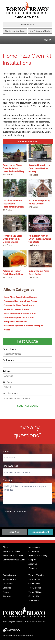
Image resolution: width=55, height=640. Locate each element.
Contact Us (33, 596)
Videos (7, 329)
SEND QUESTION (15, 511)
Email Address (10, 393)
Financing (32, 568)
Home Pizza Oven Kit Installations (20, 297)
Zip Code (7, 382)
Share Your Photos (28, 141)
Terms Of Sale (34, 592)
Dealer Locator (9, 575)
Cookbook (7, 588)
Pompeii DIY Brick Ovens (15, 321)
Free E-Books (34, 588)
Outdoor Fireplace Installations (19, 317)
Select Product (10, 349)
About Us (32, 564)
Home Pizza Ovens (11, 551)
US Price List (34, 579)
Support (32, 560)
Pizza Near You (9, 579)
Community (33, 551)
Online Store (27, 24)
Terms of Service (36, 575)
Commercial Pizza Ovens (14, 560)
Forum (6, 592)
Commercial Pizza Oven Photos (19, 305)
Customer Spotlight (15, 31)
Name (6, 451)
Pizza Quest (8, 583)
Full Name (8, 360)
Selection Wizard (40, 531)
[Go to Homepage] (27, 7)
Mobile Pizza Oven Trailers (16, 309)
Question (8, 480)
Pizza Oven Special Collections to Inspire (23, 325)
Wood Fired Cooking (37, 555)
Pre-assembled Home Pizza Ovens (20, 301)
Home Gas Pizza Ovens (13, 555)
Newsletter (33, 600)
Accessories (33, 547)
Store (5, 547)
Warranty (7, 596)
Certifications (34, 583)
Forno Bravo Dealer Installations (20, 313)
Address (7, 371)
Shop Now (14, 531)
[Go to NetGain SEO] (27, 631)
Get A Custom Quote (40, 31)
